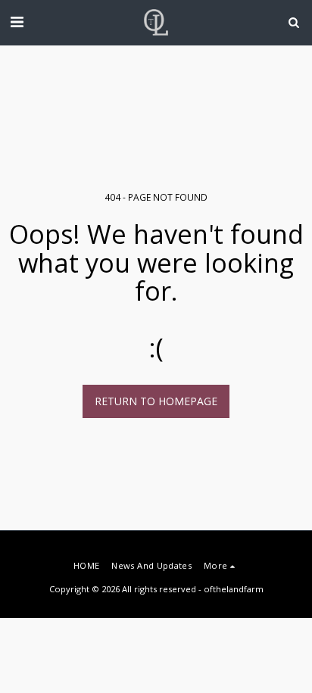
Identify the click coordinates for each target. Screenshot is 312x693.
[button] (17, 21)
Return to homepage (156, 401)
